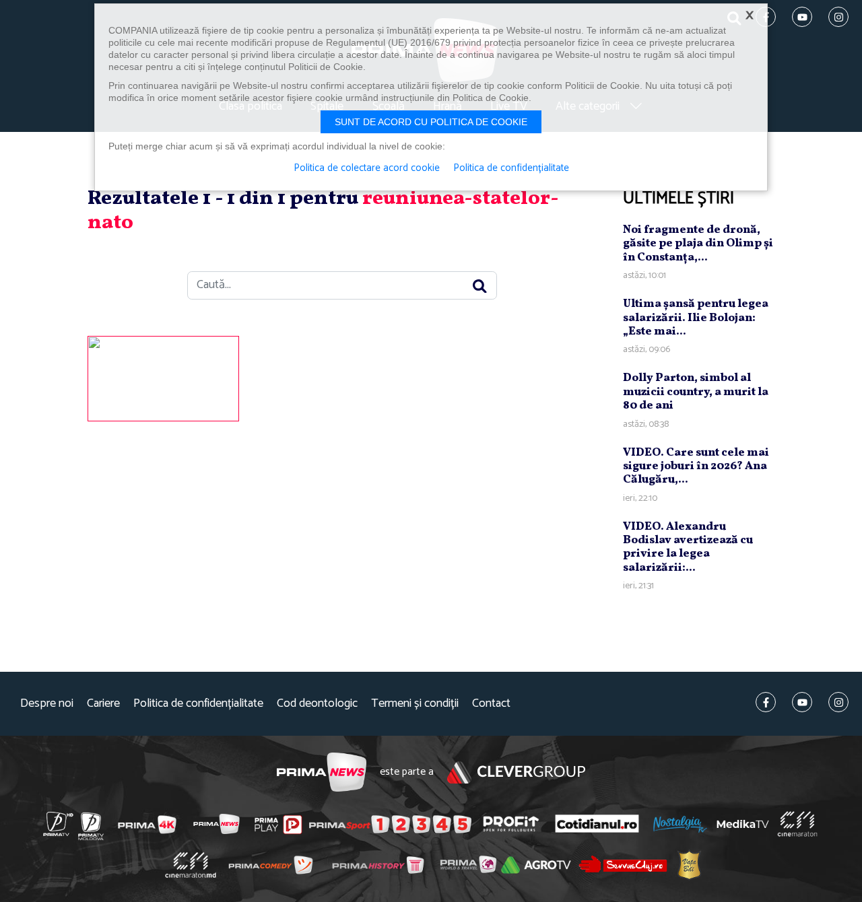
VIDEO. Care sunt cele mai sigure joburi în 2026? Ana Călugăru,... (696, 466)
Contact (491, 704)
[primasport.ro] (389, 824)
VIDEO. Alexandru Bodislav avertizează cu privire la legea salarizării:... (688, 547)
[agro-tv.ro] (536, 865)
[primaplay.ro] (278, 824)
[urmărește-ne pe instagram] (838, 702)
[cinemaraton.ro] (797, 824)
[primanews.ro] (216, 824)
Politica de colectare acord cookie (367, 168)
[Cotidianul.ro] (597, 824)
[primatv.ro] (58, 824)
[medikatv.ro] (743, 824)
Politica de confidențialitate (198, 704)
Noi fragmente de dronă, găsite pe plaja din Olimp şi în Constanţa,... (698, 243)
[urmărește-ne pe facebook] (766, 702)
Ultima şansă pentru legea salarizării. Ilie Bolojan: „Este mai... (695, 317)
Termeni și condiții (415, 704)
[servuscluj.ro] (623, 864)
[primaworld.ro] (468, 864)
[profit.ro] (511, 824)
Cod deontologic (317, 704)
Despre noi (46, 704)
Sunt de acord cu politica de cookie (431, 121)
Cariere (103, 704)
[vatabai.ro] (689, 864)
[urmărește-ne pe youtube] (802, 702)
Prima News (321, 772)
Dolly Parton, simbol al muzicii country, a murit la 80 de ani (695, 391)
